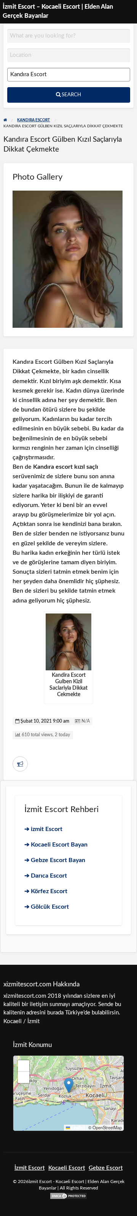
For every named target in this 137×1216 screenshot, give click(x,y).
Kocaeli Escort (66, 1168)
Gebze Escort (106, 1168)
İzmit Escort (29, 1168)
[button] (68, 1085)
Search (71, 94)
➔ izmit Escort (43, 829)
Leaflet (77, 1127)
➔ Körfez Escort (45, 891)
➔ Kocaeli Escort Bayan (56, 845)
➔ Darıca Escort (45, 876)
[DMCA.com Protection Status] (68, 1196)
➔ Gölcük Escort (46, 907)
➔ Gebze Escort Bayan (54, 860)
